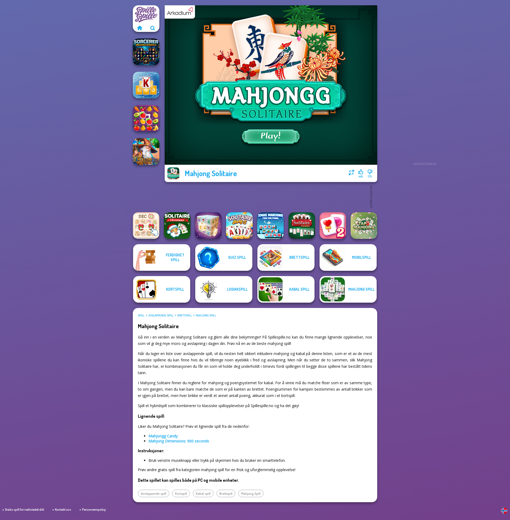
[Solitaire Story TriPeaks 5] (239, 225)
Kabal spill (203, 493)
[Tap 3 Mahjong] (364, 225)
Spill (141, 315)
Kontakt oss (63, 509)
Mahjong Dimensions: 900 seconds (178, 440)
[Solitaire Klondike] (301, 225)
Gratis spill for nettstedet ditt (24, 509)
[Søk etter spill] (152, 28)
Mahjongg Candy (163, 435)
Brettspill (184, 315)
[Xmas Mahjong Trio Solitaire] (270, 225)
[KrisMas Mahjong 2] (146, 225)
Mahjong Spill (206, 315)
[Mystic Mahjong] (208, 225)
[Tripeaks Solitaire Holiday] (146, 85)
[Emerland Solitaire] (146, 151)
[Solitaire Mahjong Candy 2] (333, 225)
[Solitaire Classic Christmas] (177, 225)
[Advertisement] (425, 85)
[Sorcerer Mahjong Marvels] (146, 52)
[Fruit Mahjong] (146, 118)
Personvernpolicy (94, 509)
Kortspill (181, 493)
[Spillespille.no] (139, 28)
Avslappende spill (160, 315)
